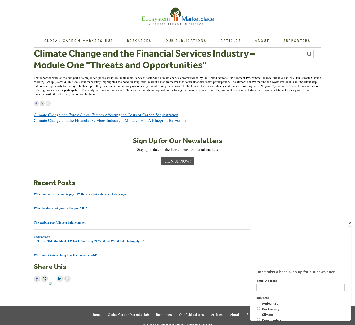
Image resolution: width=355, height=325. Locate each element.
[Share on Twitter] (44, 278)
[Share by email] (67, 278)
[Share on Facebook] (37, 278)
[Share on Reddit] (52, 285)
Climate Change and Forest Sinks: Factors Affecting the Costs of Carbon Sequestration (106, 114)
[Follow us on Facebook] (36, 103)
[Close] (350, 223)
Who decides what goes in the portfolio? (60, 208)
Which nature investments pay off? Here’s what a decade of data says (80, 194)
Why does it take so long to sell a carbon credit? (66, 255)
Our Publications (186, 40)
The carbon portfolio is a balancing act (60, 222)
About (262, 40)
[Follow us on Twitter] (42, 103)
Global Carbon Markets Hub (78, 40)
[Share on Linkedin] (59, 278)
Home (96, 314)
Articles (231, 40)
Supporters (297, 40)
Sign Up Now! (177, 161)
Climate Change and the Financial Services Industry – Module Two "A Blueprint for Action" (110, 120)
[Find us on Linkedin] (48, 103)
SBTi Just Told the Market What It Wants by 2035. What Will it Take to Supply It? (89, 238)
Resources (139, 40)
